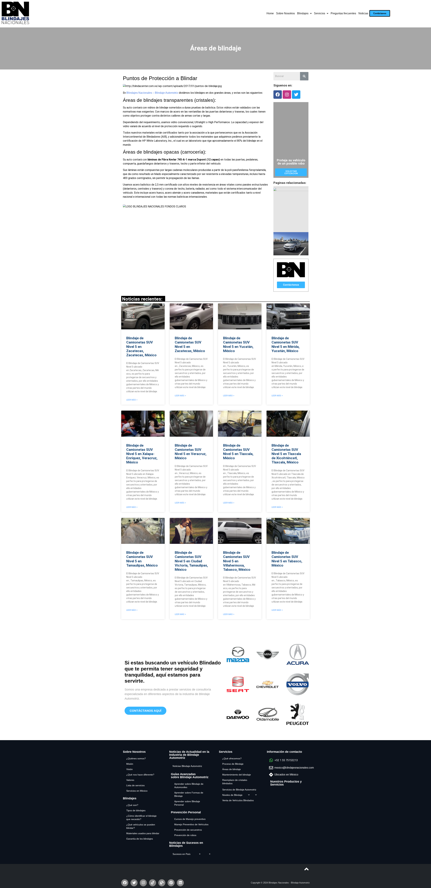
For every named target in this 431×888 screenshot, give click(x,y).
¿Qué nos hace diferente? (140, 774)
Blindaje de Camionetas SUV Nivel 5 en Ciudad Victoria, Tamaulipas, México (191, 561)
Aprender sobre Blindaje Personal (187, 803)
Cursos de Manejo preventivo (190, 819)
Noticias (363, 13)
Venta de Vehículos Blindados (238, 800)
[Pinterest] (171, 882)
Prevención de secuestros (188, 829)
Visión (129, 769)
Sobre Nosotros (285, 13)
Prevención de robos (185, 835)
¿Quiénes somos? (136, 758)
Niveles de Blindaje (232, 795)
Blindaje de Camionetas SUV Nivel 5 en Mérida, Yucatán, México (286, 344)
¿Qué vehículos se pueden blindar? (140, 826)
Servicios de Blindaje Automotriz (239, 789)
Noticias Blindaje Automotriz (187, 766)
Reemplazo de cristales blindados (234, 782)
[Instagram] (287, 94)
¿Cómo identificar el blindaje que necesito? (141, 817)
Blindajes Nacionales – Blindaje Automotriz (152, 92)
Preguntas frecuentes (343, 13)
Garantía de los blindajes (139, 838)
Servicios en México (136, 790)
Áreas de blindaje (231, 769)
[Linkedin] (180, 882)
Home (270, 13)
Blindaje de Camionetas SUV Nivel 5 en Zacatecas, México (190, 344)
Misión (129, 764)
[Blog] (161, 882)
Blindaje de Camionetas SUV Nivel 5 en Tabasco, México (287, 559)
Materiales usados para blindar (142, 833)
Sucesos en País (181, 854)
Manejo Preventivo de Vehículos (191, 824)
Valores (130, 780)
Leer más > (132, 400)
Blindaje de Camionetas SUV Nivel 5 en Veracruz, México (190, 451)
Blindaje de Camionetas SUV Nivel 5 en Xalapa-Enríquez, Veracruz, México (141, 453)
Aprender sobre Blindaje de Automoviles (188, 786)
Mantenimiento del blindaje (236, 774)
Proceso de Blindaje (232, 764)
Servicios (319, 13)
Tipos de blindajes (135, 810)
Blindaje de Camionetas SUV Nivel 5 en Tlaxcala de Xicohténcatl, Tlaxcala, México (286, 453)
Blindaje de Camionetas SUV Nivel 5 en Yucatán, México (238, 344)
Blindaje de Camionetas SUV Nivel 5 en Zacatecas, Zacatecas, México (141, 346)
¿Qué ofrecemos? (232, 758)
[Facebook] (277, 94)
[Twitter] (296, 94)
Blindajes (302, 13)
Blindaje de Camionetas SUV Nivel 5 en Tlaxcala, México (238, 451)
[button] (379, 13)
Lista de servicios (135, 785)
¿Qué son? (132, 805)
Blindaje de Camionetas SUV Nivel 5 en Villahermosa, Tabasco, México (236, 561)
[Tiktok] (152, 882)
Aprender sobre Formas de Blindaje (188, 794)
